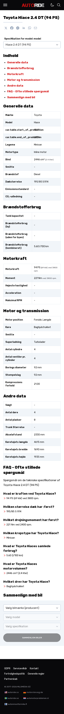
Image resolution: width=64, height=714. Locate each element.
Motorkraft (15, 74)
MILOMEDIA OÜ (24, 687)
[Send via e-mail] (35, 28)
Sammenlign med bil (21, 97)
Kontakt (34, 668)
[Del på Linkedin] (23, 28)
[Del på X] (6, 28)
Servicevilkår (20, 668)
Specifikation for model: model (22, 38)
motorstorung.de (35, 692)
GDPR (7, 668)
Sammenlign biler (32, 637)
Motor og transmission (23, 79)
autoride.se (13, 698)
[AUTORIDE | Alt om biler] (33, 5)
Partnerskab (10, 679)
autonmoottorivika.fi (17, 704)
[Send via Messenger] (17, 28)
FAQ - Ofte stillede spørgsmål (28, 91)
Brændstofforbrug (20, 68)
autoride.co (13, 692)
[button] (5, 5)
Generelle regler (36, 673)
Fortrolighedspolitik (14, 673)
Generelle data (17, 62)
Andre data (15, 85)
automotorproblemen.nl (38, 698)
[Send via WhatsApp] (29, 28)
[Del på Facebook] (11, 28)
